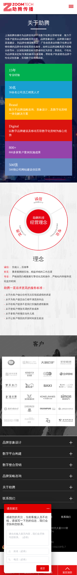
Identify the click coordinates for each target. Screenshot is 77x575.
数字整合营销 (12, 464)
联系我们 (9, 498)
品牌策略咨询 (12, 476)
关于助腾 (9, 487)
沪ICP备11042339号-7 (54, 547)
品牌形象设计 (12, 442)
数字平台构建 (12, 453)
